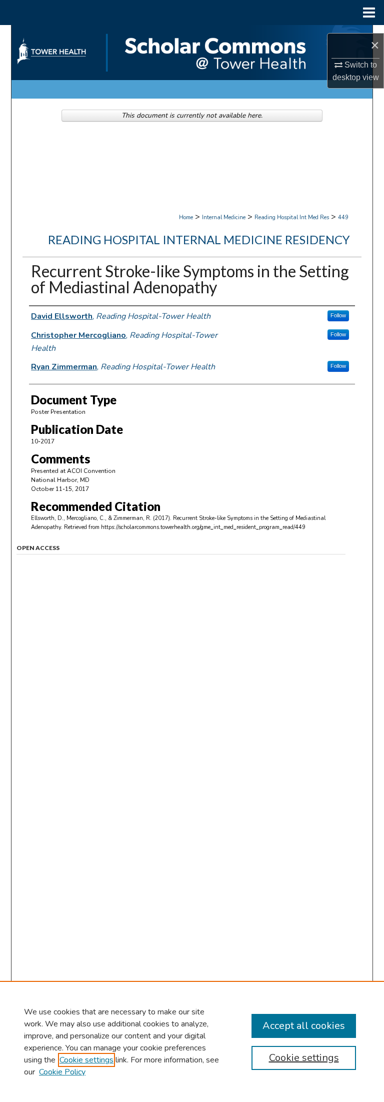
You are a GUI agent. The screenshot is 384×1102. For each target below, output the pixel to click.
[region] (192, 1041)
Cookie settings (87, 1059)
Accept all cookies (303, 1025)
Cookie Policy (62, 1071)
